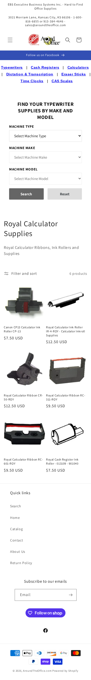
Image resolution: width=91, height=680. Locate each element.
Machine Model (23, 169)
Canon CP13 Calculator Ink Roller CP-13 (22, 329)
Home (15, 517)
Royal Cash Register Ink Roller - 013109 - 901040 (62, 461)
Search (15, 506)
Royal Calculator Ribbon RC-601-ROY (23, 461)
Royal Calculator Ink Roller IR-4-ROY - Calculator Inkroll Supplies (65, 331)
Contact (16, 540)
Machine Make (22, 148)
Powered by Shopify (65, 670)
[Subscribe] (70, 595)
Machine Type (21, 126)
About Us (17, 551)
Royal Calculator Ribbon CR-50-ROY (23, 397)
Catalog (16, 529)
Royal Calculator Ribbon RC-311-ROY (65, 397)
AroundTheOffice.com (37, 670)
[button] (10, 40)
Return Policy (21, 563)
